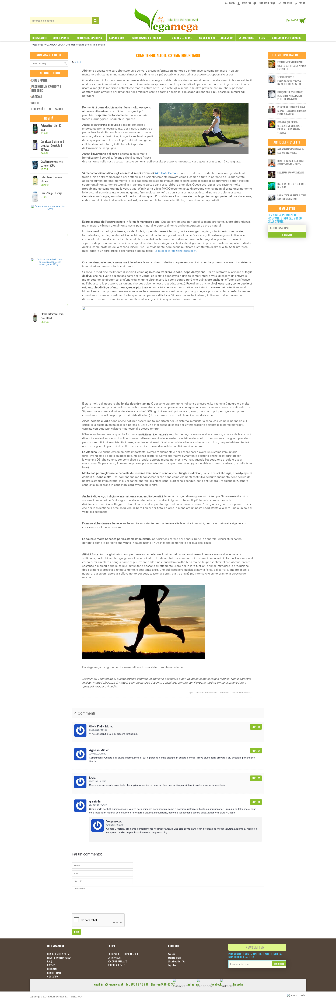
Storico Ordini (174, 957)
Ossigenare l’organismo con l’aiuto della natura (290, 151)
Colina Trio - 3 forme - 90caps (51, 179)
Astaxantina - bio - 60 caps (51, 128)
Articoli (36, 97)
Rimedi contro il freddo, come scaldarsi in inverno (291, 197)
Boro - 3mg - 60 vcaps (51, 193)
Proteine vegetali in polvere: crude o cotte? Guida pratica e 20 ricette (291, 65)
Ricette (36, 103)
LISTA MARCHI (114, 957)
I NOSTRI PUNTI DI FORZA (59, 957)
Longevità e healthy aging (47, 109)
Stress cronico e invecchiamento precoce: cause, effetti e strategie (289, 80)
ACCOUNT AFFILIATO (117, 961)
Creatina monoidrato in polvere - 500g (51, 163)
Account (172, 954)
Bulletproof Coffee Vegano (290, 172)
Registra (172, 965)
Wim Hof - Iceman (166, 173)
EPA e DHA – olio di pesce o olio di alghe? (291, 185)
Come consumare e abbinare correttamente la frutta (290, 162)
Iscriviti (287, 235)
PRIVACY (51, 965)
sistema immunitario (206, 692)
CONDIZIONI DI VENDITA (58, 954)
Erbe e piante (39, 80)
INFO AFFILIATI (54, 973)
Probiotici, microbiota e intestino (46, 88)
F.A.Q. (49, 961)
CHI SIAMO (52, 969)
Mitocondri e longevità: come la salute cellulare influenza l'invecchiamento (291, 110)
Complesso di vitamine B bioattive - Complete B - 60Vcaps (52, 146)
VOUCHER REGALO (116, 965)
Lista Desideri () (176, 961)
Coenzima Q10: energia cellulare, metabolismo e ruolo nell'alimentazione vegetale (289, 127)
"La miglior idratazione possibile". (175, 251)
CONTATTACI (53, 976)
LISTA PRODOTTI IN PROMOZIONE (123, 954)
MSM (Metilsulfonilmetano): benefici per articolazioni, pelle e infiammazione (290, 96)
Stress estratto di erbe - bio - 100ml (52, 316)
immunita (224, 692)
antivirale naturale (241, 692)
